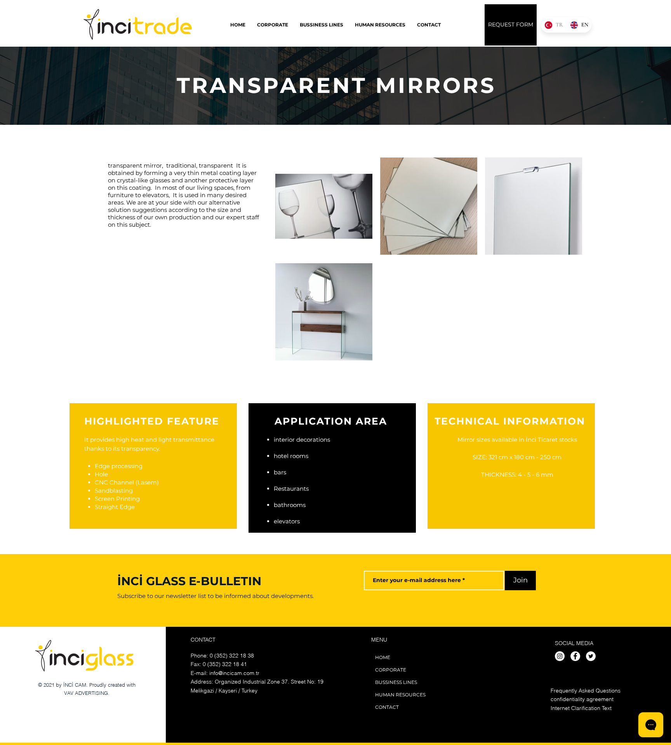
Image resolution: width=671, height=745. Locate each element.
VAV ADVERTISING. (87, 693)
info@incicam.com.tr (234, 673)
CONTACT (387, 707)
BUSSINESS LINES (396, 682)
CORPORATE (390, 670)
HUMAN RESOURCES (400, 695)
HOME (382, 657)
